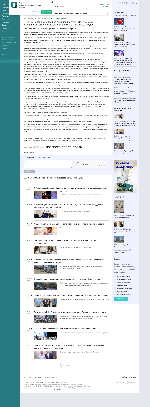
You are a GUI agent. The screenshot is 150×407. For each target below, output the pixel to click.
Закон (4, 10)
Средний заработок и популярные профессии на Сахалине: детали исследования (65, 241)
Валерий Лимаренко (124, 294)
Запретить (35, 12)
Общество (6, 19)
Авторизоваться (44, 157)
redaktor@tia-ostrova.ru (58, 382)
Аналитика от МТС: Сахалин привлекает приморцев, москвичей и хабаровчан (69, 224)
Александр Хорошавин (124, 288)
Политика (5, 7)
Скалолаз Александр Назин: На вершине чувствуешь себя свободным (123, 138)
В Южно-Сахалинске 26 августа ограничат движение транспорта (124, 28)
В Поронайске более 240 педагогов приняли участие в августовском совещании (71, 188)
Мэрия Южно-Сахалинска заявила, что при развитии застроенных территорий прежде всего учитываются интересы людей (124, 248)
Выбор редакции (8, 37)
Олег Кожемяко (122, 291)
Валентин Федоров (123, 276)
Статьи (4, 31)
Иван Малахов (122, 285)
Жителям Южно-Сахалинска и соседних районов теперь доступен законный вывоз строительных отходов (69, 261)
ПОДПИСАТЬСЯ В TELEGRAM (64, 147)
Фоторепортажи (8, 40)
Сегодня (118, 15)
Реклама (27, 377)
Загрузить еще (68, 366)
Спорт (4, 25)
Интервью (6, 28)
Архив (4, 55)
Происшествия (7, 16)
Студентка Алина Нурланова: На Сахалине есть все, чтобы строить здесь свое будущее (125, 123)
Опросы (5, 49)
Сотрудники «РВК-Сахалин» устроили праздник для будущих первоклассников (70, 312)
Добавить (29, 171)
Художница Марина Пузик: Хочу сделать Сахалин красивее (125, 153)
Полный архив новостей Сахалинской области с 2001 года (71, 386)
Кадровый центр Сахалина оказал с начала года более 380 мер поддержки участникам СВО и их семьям (68, 205)
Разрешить (46, 12)
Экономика (6, 13)
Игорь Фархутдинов (123, 282)
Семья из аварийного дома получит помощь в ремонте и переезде (125, 44)
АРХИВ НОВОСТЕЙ (51, 377)
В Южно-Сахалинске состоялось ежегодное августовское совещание (66, 329)
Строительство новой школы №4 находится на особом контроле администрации (71, 296)
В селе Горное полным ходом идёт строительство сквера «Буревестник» (67, 279)
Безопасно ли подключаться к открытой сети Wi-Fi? (125, 231)
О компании (37, 377)
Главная (5, 4)
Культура (5, 22)
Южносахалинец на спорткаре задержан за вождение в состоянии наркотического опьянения (58, 13)
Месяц (133, 15)
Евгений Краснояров (124, 279)
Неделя (125, 15)
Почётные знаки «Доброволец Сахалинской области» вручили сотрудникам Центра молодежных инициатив (69, 346)
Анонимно (30, 157)
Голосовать (121, 299)
